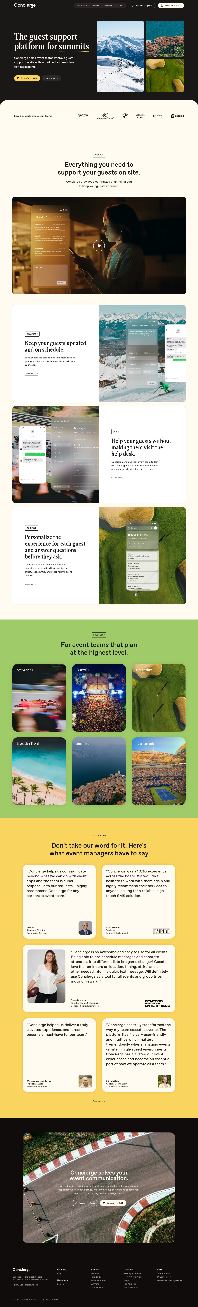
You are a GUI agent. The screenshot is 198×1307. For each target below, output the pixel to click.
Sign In (60, 1284)
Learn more (30, 373)
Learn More (49, 78)
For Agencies (130, 1284)
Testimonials (110, 5)
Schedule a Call (173, 5)
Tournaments (97, 1287)
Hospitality (96, 1277)
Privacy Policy (164, 1277)
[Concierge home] (25, 5)
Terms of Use (163, 1273)
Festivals (95, 1273)
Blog (59, 1273)
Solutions (82, 5)
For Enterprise (131, 1287)
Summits (95, 1284)
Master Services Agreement (170, 1280)
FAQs (126, 1280)
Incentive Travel (98, 1280)
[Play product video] (99, 245)
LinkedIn (34, 1285)
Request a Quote (144, 5)
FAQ (121, 5)
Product (96, 5)
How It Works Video (133, 1277)
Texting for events (132, 1273)
